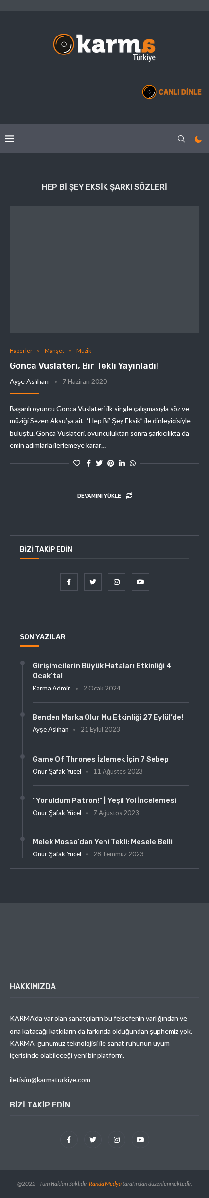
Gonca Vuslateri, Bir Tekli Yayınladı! (84, 366)
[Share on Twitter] (99, 463)
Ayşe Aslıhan (29, 381)
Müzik (83, 350)
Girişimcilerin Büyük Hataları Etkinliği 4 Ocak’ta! (102, 670)
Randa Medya (105, 1183)
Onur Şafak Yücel (57, 771)
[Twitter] (93, 582)
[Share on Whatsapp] (133, 463)
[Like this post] (76, 463)
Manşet (54, 350)
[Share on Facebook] (89, 463)
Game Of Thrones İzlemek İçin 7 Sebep (101, 759)
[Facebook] (70, 582)
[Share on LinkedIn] (122, 463)
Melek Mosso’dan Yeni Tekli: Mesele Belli (103, 841)
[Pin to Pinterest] (110, 463)
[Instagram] (117, 582)
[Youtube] (140, 582)
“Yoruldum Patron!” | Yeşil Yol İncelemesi (104, 800)
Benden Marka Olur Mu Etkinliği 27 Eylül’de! (108, 717)
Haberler (21, 350)
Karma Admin (52, 688)
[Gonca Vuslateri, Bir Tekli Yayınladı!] (104, 269)
